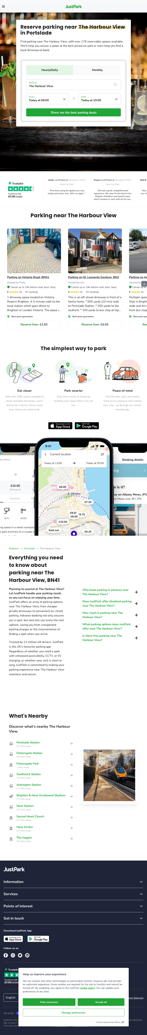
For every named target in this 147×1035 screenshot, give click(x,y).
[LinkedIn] (27, 955)
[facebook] (6, 955)
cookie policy (87, 988)
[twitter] (20, 955)
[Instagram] (13, 955)
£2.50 (34, 324)
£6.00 (95, 324)
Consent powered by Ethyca (108, 1022)
